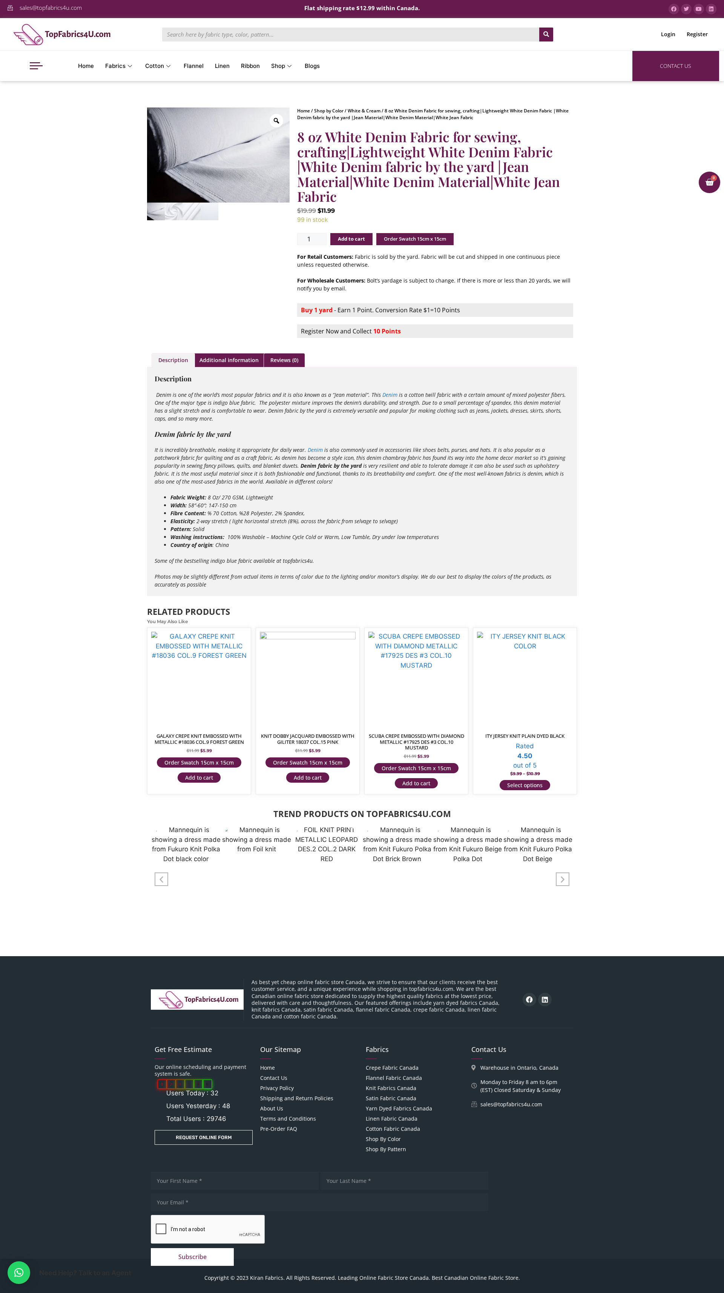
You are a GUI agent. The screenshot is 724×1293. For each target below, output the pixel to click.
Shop (278, 65)
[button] (161, 879)
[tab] (173, 360)
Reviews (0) (284, 360)
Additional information (229, 360)
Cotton (154, 65)
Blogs (312, 65)
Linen (222, 65)
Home (86, 65)
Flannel (194, 65)
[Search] (546, 34)
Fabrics (115, 65)
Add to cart (351, 238)
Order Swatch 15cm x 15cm (415, 238)
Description (173, 360)
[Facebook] (529, 999)
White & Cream (364, 110)
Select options (525, 785)
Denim (389, 394)
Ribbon (250, 65)
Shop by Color (329, 110)
